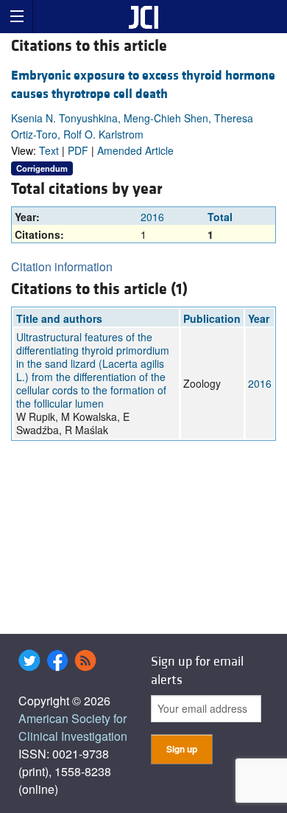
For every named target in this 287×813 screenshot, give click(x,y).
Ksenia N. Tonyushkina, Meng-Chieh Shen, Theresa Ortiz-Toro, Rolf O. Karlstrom (132, 126)
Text (49, 150)
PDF (78, 150)
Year (258, 318)
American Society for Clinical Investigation (72, 727)
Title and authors (59, 318)
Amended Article (135, 150)
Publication (212, 318)
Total (220, 216)
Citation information (62, 266)
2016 (152, 216)
